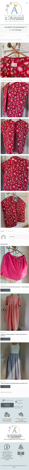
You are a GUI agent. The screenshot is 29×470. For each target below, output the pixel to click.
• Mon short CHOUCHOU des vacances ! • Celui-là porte (14, 287)
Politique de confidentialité (7, 456)
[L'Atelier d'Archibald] (14, 11)
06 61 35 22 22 (15, 438)
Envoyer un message (7, 405)
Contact (8, 454)
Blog (21, 456)
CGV (3, 455)
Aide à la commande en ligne (7, 458)
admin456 (9, 40)
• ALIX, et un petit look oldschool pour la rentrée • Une (13, 383)
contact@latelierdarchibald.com (15, 439)
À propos (4, 452)
